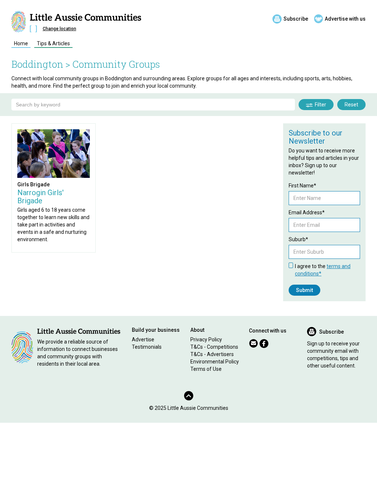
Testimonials (147, 347)
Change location (59, 28)
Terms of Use (206, 369)
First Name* (302, 186)
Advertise (143, 339)
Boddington (37, 64)
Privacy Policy (206, 339)
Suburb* (298, 239)
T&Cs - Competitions (214, 347)
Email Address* (307, 212)
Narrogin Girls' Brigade (40, 197)
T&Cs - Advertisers (212, 354)
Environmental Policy (214, 362)
